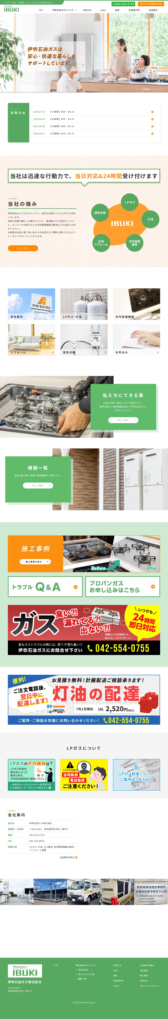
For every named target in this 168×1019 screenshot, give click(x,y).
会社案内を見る (67, 857)
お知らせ (87, 10)
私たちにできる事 (86, 974)
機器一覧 (82, 978)
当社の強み (83, 969)
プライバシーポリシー (150, 985)
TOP (40, 10)
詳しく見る (22, 248)
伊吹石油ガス (11, 9)
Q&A (103, 10)
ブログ (116, 985)
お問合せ (144, 980)
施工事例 (144, 975)
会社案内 (153, 10)
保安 (117, 10)
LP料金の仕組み (147, 965)
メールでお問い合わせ (152, 4)
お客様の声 (134, 10)
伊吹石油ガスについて (63, 10)
